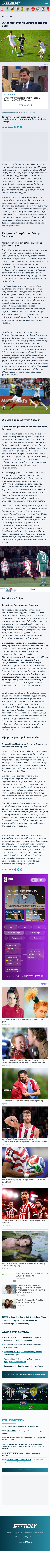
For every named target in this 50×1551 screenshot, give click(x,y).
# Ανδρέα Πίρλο (39, 1317)
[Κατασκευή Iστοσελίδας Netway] (28, 1542)
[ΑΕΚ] (13, 9)
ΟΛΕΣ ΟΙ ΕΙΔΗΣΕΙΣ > (25, 1470)
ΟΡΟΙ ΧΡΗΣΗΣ (38, 1533)
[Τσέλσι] (43, 9)
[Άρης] (23, 9)
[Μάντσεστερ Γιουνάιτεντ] (33, 9)
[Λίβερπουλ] (28, 9)
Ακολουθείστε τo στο (25, 1374)
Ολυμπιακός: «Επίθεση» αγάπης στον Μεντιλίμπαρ (23, 1366)
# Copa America (16, 1317)
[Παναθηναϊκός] (7, 9)
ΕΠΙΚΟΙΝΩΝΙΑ (11, 1533)
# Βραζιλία (6, 1320)
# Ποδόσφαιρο (8, 1324)
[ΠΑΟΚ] (18, 9)
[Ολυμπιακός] (2, 9)
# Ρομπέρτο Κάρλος (24, 1324)
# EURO (27, 1317)
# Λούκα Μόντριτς (30, 1320)
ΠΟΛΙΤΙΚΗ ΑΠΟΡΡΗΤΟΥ (25, 1533)
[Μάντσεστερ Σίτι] (38, 9)
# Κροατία (16, 1320)
